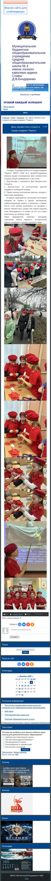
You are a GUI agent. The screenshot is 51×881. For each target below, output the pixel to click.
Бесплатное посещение (15, 747)
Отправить (15, 637)
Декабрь (20, 118)
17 (22, 689)
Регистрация (8, 107)
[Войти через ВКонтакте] (24, 624)
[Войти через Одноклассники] (32, 624)
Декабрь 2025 (25, 676)
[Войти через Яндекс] (28, 624)
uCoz (27, 879)
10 (22, 685)
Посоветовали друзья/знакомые (19, 740)
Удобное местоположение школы (19, 737)
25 (25, 692)
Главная (5, 118)
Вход (5, 109)
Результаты (7, 752)
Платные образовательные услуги (19, 719)
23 (20, 692)
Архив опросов (20, 752)
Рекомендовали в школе (15, 742)
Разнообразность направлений (18, 744)
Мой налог (9, 711)
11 (25, 685)
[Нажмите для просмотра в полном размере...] (28, 168)
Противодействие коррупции (17, 715)
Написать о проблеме (30, 95)
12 (28, 685)
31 (22, 695)
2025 (13, 118)
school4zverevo (17, 614)
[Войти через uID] (20, 624)
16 (20, 689)
